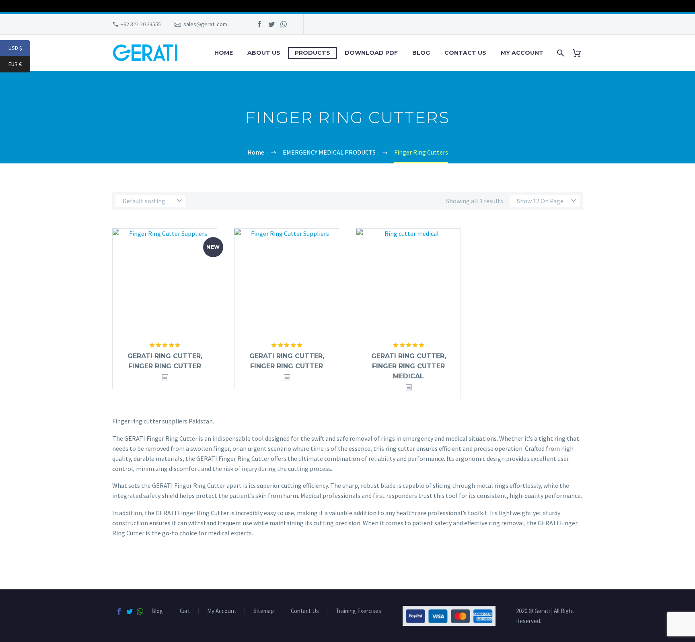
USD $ (19, 48)
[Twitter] (271, 24)
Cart (185, 611)
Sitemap (263, 611)
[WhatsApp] (284, 24)
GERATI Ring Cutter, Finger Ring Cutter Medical (408, 366)
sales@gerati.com (205, 24)
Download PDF (371, 52)
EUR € (19, 64)
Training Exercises (358, 611)
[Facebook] (259, 24)
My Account (522, 52)
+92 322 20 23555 (141, 24)
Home (223, 52)
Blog (421, 52)
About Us (263, 52)
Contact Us (465, 52)
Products (312, 52)
